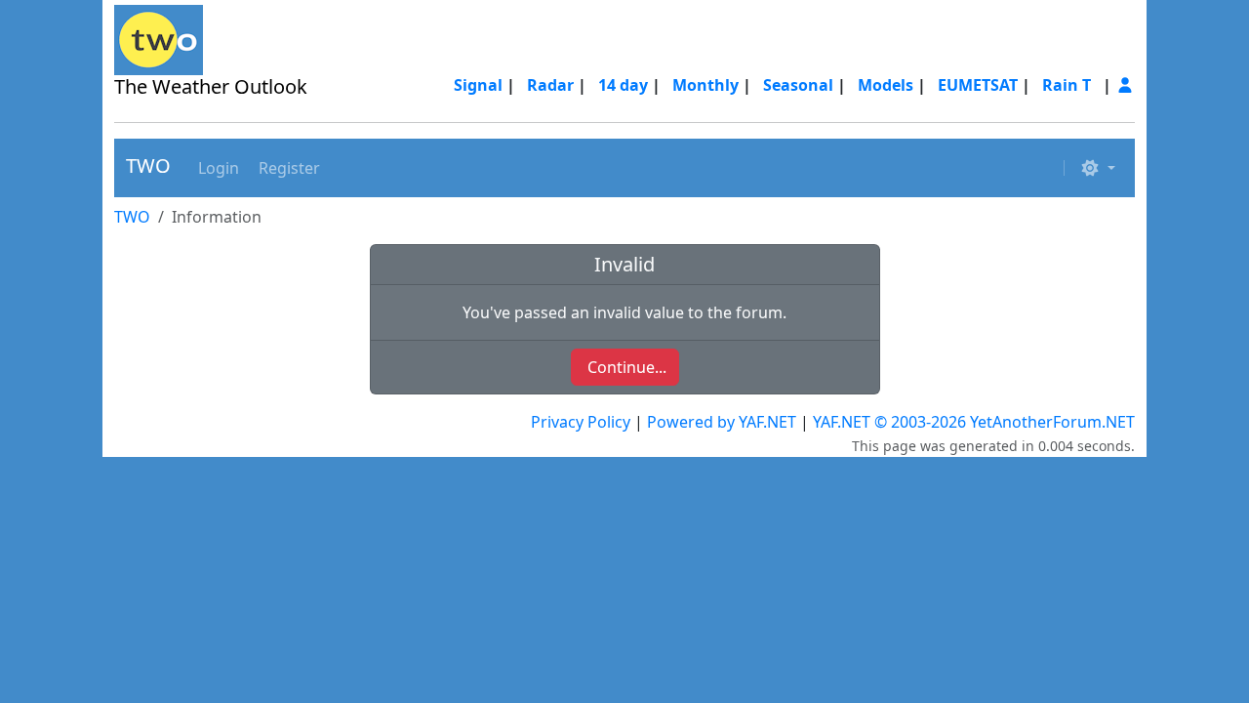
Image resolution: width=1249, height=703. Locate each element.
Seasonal (798, 85)
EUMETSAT (978, 85)
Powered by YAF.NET (721, 422)
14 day (623, 85)
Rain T (1066, 85)
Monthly (705, 85)
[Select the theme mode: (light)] (1097, 168)
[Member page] (1125, 85)
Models (885, 85)
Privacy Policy (580, 422)
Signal (478, 85)
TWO (148, 165)
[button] (216, 167)
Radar (550, 85)
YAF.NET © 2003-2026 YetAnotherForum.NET (974, 422)
